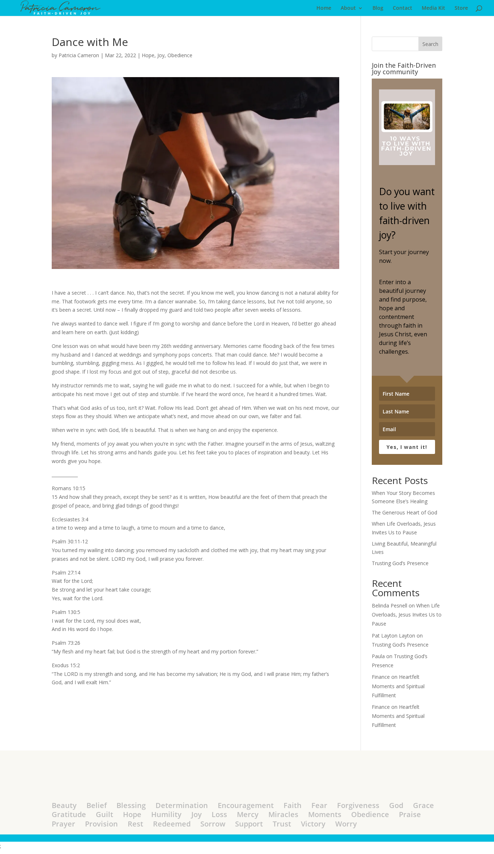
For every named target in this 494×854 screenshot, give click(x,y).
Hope (148, 55)
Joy (161, 55)
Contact (402, 8)
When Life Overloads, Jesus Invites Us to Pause (407, 614)
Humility (166, 814)
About (348, 8)
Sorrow (212, 824)
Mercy (248, 814)
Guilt (104, 814)
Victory (313, 824)
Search (430, 44)
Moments (324, 814)
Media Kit (433, 8)
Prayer (63, 824)
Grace (423, 805)
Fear (319, 805)
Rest (135, 824)
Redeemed (172, 824)
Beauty (64, 805)
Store (461, 8)
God (396, 805)
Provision (101, 824)
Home (323, 8)
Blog (377, 8)
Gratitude (69, 814)
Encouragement (246, 805)
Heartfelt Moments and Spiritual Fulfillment (398, 685)
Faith (293, 805)
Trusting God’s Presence (400, 563)
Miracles (283, 814)
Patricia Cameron (79, 55)
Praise (410, 814)
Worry (346, 824)
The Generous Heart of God (404, 512)
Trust (282, 824)
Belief (96, 805)
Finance (381, 676)
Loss (219, 814)
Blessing (131, 805)
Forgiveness (358, 805)
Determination (182, 805)
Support (249, 824)
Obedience (179, 55)
